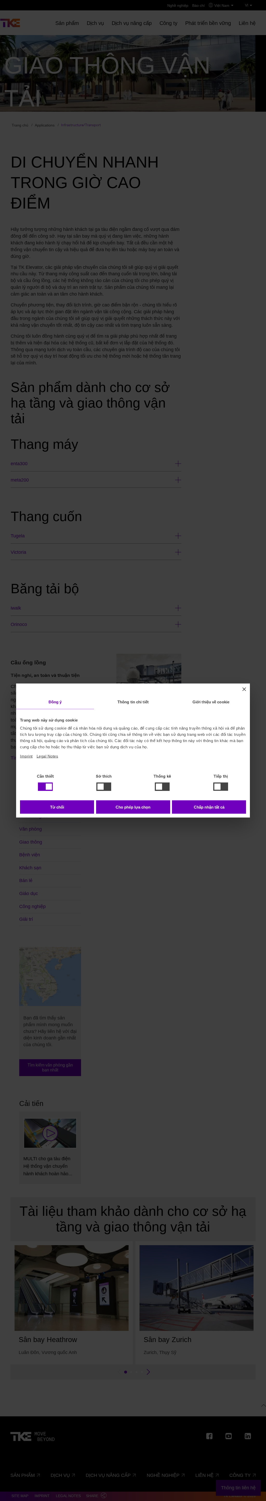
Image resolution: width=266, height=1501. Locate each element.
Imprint (26, 756)
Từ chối (57, 807)
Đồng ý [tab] (55, 701)
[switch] (103, 786)
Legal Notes (47, 756)
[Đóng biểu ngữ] (244, 689)
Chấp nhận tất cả (209, 807)
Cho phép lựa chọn (133, 807)
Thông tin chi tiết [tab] (133, 701)
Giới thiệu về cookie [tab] (210, 701)
